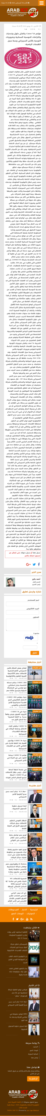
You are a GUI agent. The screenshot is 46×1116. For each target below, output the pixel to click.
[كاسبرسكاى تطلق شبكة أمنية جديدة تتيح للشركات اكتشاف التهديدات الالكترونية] (34, 952)
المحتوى (36, 617)
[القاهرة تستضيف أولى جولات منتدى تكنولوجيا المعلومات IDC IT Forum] (34, 940)
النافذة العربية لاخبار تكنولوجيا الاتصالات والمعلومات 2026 (23, 1103)
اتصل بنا (32, 1079)
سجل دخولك (25, 552)
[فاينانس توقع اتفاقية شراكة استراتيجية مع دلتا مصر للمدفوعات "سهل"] (34, 998)
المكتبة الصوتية (33, 1054)
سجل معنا (36, 552)
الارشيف (35, 1046)
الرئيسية (34, 910)
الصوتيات (31, 914)
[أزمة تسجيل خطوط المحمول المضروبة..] (34, 1034)
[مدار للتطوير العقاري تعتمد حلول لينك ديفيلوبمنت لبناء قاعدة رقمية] (34, 977)
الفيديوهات (13, 910)
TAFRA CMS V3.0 (13, 1110)
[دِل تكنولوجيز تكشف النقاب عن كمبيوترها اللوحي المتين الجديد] (34, 964)
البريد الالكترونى (32, 608)
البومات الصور (17, 914)
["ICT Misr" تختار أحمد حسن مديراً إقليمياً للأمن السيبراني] (34, 1010)
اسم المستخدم (33, 600)
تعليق (34, 653)
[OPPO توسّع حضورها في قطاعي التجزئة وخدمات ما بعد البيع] (34, 1022)
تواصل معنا (34, 1057)
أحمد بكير (36, 579)
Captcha (36, 633)
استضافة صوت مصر (32, 1110)
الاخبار (24, 910)
